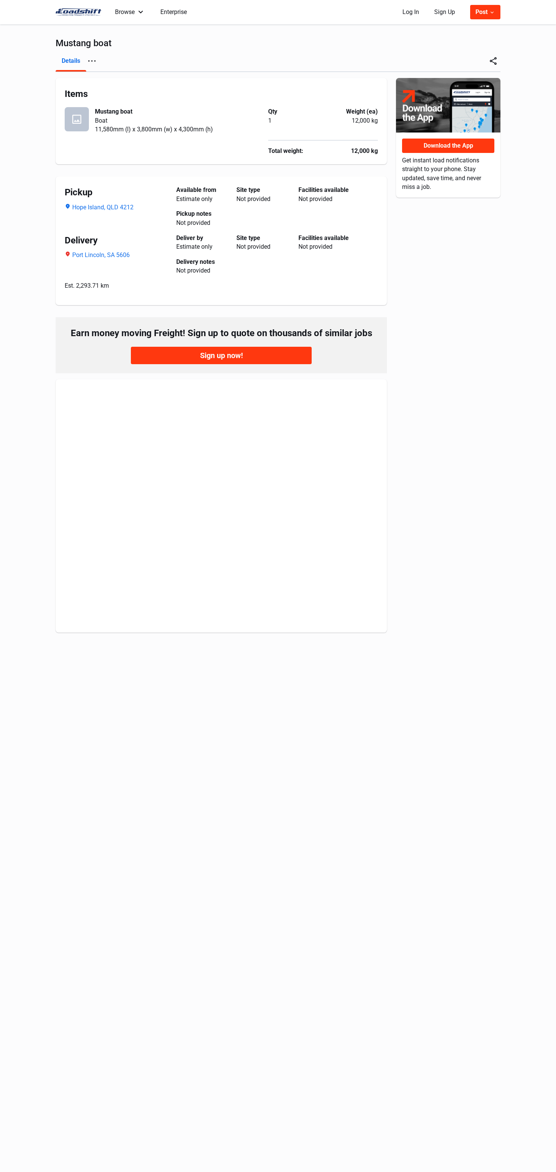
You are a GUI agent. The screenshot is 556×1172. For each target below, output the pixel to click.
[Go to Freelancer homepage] (81, 12)
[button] (92, 61)
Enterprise (173, 12)
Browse (125, 12)
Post (482, 12)
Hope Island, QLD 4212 (103, 207)
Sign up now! (221, 355)
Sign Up (444, 12)
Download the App (448, 145)
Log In (410, 12)
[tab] (71, 61)
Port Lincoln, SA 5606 (101, 255)
